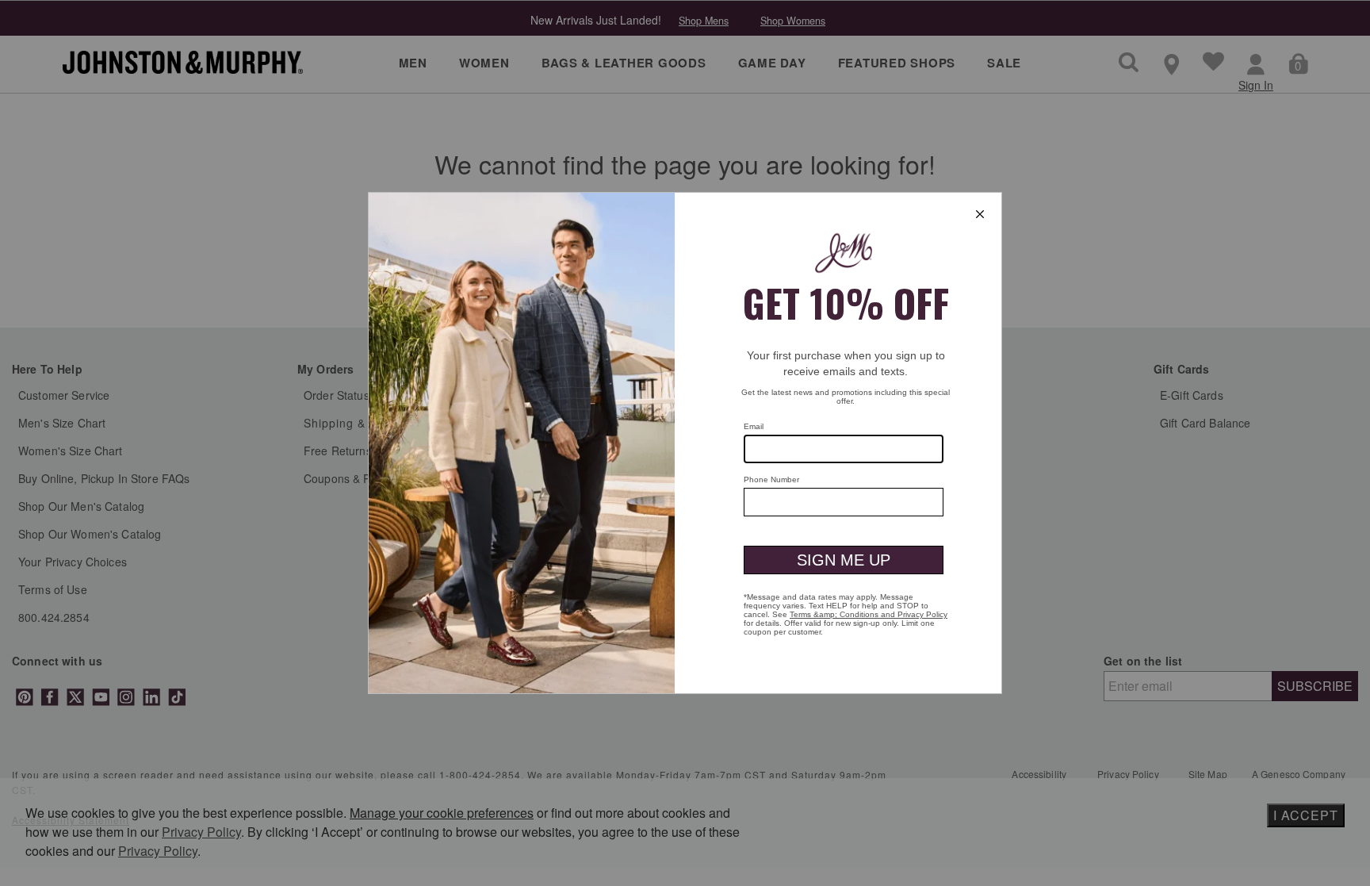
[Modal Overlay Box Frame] (685, 443)
